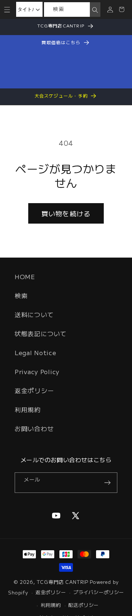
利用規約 (28, 409)
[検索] (95, 10)
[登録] (107, 482)
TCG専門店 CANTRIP (62, 581)
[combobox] (67, 9)
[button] (7, 9)
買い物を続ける (66, 213)
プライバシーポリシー (98, 592)
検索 (21, 295)
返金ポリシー (34, 390)
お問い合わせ (34, 428)
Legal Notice (35, 352)
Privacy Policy (37, 371)
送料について (34, 314)
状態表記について (41, 333)
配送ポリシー (83, 604)
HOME (25, 276)
